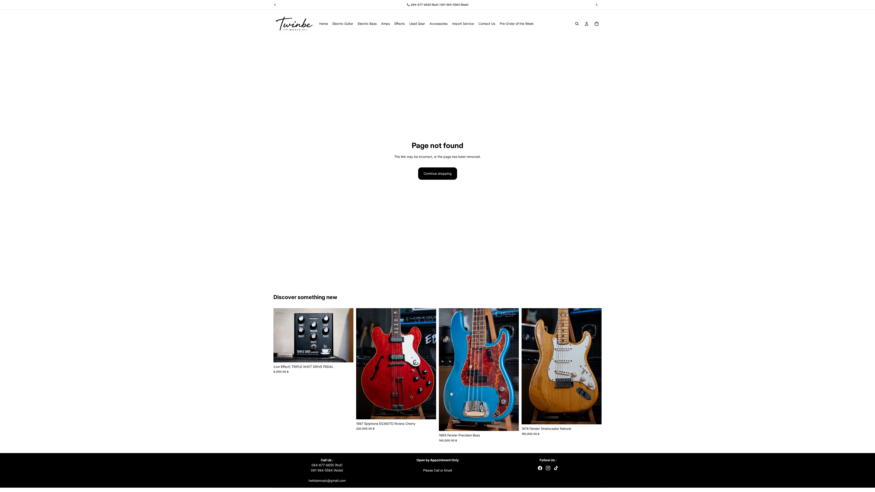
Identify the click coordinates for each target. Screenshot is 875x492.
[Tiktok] (556, 468)
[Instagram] (548, 468)
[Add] (346, 355)
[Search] (577, 24)
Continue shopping (438, 173)
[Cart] (597, 24)
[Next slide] (346, 335)
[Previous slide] (280, 335)
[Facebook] (540, 468)
